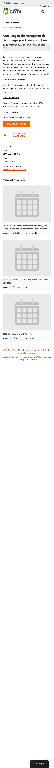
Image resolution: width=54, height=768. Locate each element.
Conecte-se (44, 6)
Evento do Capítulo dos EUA (14, 169)
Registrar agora (16, 124)
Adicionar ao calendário (19, 135)
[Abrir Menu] (48, 11)
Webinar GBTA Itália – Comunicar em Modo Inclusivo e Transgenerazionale (27, 358)
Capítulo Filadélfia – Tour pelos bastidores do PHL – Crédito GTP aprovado (27, 351)
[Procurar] (43, 11)
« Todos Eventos (11, 22)
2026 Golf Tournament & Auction (17, 333)
